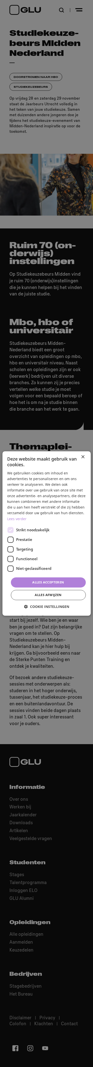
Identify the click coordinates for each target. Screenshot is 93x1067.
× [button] (83, 457)
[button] (46, 607)
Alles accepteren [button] (48, 582)
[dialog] (46, 533)
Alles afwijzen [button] (48, 595)
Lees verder (17, 518)
